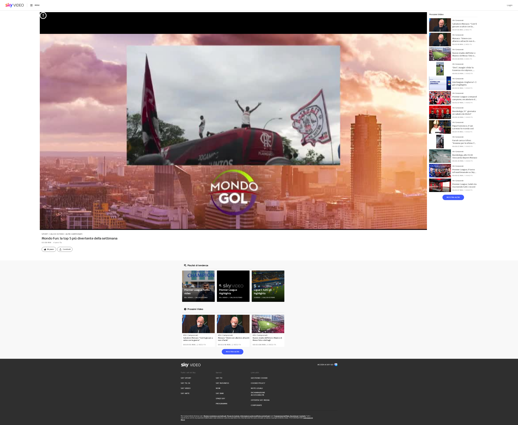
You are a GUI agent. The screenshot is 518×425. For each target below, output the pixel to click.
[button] (49, 249)
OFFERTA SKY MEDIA (260, 400)
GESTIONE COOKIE (259, 378)
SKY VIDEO (186, 388)
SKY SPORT (186, 378)
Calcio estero (57, 234)
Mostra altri (453, 197)
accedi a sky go (325, 365)
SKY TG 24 (185, 383)
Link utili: (255, 373)
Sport (45, 234)
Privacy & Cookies (233, 416)
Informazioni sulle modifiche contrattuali (255, 416)
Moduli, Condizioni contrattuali (215, 416)
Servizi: (219, 373)
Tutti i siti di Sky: (188, 373)
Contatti (302, 416)
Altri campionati (74, 234)
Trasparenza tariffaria (281, 416)
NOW (218, 388)
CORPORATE (256, 405)
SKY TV (219, 378)
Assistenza (294, 416)
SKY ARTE (185, 393)
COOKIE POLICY (258, 383)
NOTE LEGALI (257, 388)
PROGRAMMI (221, 404)
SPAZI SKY (220, 398)
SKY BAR (220, 393)
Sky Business (222, 383)
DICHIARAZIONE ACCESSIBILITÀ (258, 394)
